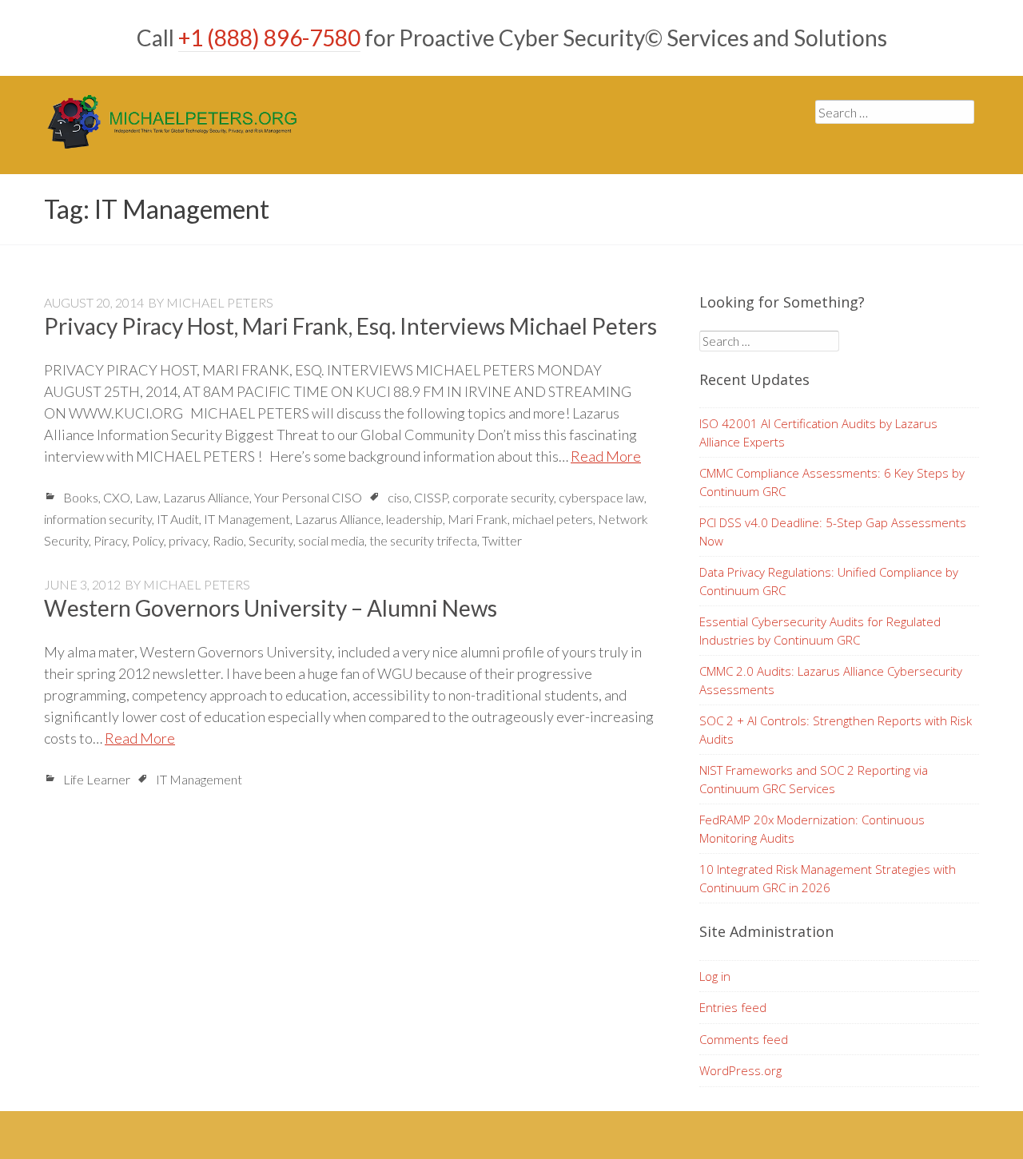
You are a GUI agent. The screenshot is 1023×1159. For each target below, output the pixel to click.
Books (80, 497)
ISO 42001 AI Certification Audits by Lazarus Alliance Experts (818, 432)
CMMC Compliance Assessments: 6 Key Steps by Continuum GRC (832, 482)
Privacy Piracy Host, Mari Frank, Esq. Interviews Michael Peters (350, 325)
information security (98, 518)
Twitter (502, 540)
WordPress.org (740, 1070)
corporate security (503, 497)
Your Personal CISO (308, 497)
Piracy (110, 540)
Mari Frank (478, 518)
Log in (714, 976)
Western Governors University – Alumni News (270, 607)
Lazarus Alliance (206, 497)
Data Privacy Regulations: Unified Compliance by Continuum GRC (828, 581)
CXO (116, 497)
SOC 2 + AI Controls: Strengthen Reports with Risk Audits (835, 729)
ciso (398, 497)
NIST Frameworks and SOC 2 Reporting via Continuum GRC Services (813, 779)
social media (331, 540)
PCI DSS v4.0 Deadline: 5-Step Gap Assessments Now (832, 531)
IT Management (247, 518)
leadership (414, 518)
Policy (148, 540)
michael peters (552, 518)
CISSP (431, 497)
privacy (188, 540)
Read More (606, 456)
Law (146, 497)
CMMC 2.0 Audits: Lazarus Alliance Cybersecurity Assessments (830, 680)
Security (271, 540)
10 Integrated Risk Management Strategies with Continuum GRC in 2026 (827, 878)
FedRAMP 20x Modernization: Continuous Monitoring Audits (812, 829)
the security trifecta (423, 540)
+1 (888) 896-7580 (269, 37)
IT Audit (178, 518)
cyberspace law (601, 497)
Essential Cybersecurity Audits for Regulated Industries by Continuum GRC (820, 630)
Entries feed (732, 1007)
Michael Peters (219, 302)
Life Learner (96, 779)
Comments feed (743, 1039)
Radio (228, 540)
